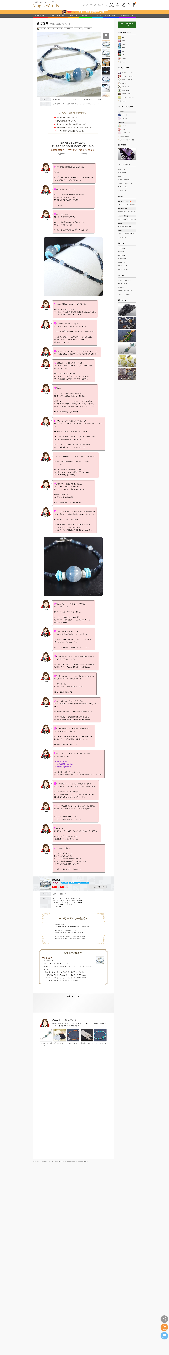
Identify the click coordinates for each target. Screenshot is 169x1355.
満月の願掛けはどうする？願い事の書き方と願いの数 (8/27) (127, 211)
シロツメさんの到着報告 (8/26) (126, 233)
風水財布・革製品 (126, 94)
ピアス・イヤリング (127, 79)
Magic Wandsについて (127, 15)
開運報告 (120, 223)
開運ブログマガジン (124, 201)
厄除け (123, 55)
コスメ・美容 (125, 90)
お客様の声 (97, 15)
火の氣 (88, 28)
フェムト (42, 28)
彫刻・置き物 (125, 87)
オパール (123, 126)
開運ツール (85, 15)
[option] (69, 64)
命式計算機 (121, 251)
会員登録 (124, 6)
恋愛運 (123, 40)
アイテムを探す (44, 1161)
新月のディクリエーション (125, 280)
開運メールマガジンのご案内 (127, 24)
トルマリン (124, 129)
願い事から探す (39, 15)
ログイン (118, 6)
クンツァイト (125, 118)
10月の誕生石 (121, 122)
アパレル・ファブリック (128, 97)
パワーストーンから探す (57, 15)
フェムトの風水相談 (123, 216)
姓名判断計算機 (122, 258)
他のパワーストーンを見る (127, 140)
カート (134, 5)
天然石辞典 (121, 287)
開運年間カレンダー (123, 265)
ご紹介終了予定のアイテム (125, 183)
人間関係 (124, 58)
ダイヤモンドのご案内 (123, 179)
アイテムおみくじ (122, 187)
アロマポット (81, 926)
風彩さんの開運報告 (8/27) (125, 226)
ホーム (34, 1161)
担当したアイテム (70, 1020)
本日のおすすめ (122, 172)
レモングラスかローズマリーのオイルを (66, 926)
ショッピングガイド (111, 15)
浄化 (123, 51)
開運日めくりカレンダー (124, 269)
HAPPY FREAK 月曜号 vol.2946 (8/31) (127, 204)
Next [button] (98, 64)
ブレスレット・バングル (54, 28)
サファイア (124, 115)
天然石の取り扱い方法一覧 (125, 290)
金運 (123, 37)
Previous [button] (39, 64)
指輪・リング (125, 83)
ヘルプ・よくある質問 (123, 294)
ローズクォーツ (125, 133)
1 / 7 (106, 37)
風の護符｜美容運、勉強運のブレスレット (78, 1161)
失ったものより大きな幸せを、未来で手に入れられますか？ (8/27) (127, 219)
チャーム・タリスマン (127, 76)
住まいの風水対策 (122, 283)
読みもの (72, 15)
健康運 (123, 47)
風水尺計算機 (121, 255)
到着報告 (120, 230)
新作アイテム (121, 169)
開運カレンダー (122, 262)
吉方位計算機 (121, 248)
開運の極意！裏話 (122, 208)
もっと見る (123, 62)
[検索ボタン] (106, 5)
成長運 (68, 28)
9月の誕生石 (121, 112)
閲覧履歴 (111, 6)
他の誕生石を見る (124, 136)
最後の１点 (121, 176)
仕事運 (123, 44)
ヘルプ (129, 6)
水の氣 (78, 28)
